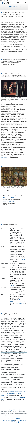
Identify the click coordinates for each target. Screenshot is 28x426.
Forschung (9, 410)
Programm (12, 285)
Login (17, 420)
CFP (20, 283)
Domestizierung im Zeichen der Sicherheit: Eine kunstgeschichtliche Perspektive (13, 393)
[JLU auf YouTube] (16, 422)
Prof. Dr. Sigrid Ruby (8, 197)
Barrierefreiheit (11, 418)
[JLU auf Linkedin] (26, 420)
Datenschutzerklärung (9, 420)
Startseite (3, 410)
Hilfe (21, 420)
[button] (18, 1)
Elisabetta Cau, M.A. (8, 201)
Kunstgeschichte (14, 6)
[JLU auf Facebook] (18, 422)
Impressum (19, 418)
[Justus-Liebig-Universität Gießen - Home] (7, 2)
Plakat (11, 244)
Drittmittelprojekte (17, 410)
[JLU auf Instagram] (24, 420)
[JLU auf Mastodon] (14, 422)
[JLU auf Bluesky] (12, 422)
